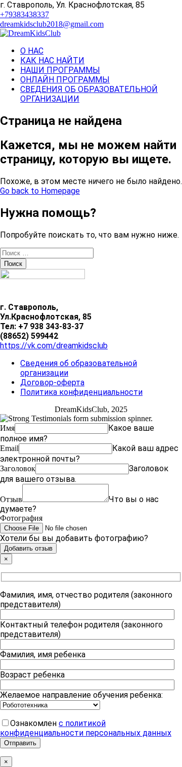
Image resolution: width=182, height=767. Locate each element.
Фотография (21, 518)
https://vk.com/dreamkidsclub (54, 345)
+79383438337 (24, 14)
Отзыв (11, 499)
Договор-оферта (52, 382)
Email (9, 448)
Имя (7, 428)
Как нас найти (52, 60)
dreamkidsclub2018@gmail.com (52, 24)
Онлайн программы (65, 79)
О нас (31, 51)
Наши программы (60, 70)
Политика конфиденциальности (81, 392)
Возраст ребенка (32, 675)
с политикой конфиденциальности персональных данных (85, 728)
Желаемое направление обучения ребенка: (81, 695)
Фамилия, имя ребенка (42, 654)
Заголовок (17, 468)
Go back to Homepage (40, 191)
